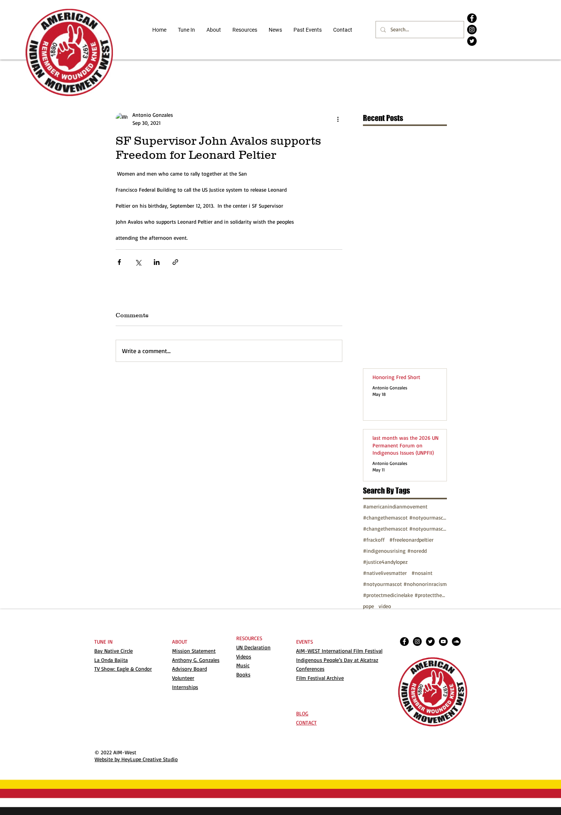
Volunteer (183, 678)
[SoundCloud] (456, 641)
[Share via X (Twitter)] (138, 262)
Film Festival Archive (320, 678)
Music (243, 665)
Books (243, 674)
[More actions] (337, 118)
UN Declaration (253, 647)
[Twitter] (472, 41)
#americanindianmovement (395, 506)
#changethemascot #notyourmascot (405, 517)
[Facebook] (472, 18)
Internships (185, 687)
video (385, 606)
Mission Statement (194, 650)
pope (368, 606)
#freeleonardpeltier (411, 539)
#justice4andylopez (385, 561)
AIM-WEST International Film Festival (339, 650)
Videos (243, 656)
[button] (245, 30)
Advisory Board (189, 668)
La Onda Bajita (111, 660)
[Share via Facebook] (119, 262)
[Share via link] (175, 262)
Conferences (310, 668)
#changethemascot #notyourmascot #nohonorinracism (405, 528)
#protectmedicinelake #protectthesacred (405, 595)
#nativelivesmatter (385, 573)
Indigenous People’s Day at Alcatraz (337, 660)
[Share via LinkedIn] (156, 262)
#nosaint (421, 573)
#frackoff (374, 539)
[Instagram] (472, 29)
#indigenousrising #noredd (395, 550)
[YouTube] (443, 641)
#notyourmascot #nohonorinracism (405, 584)
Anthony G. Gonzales (195, 660)
